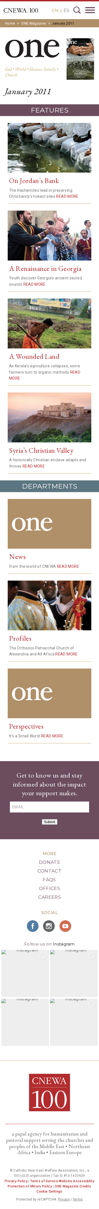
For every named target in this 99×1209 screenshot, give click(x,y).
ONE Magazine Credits (73, 1186)
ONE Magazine (33, 23)
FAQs (49, 879)
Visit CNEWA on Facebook (33, 926)
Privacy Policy (16, 1181)
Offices (49, 888)
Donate (49, 862)
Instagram (64, 944)
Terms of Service (44, 1181)
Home (10, 23)
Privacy (64, 1199)
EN (55, 10)
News (17, 556)
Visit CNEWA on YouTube (66, 926)
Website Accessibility (76, 1181)
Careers (49, 897)
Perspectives (26, 726)
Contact (49, 871)
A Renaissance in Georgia (45, 268)
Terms (78, 1199)
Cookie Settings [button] (49, 1191)
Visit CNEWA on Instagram (49, 926)
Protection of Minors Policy (30, 1186)
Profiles (20, 638)
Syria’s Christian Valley (41, 450)
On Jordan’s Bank (34, 180)
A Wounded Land (34, 356)
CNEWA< (21, 10)
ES (66, 10)
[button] (25, 973)
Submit (49, 822)
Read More (67, 196)
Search (77, 10)
